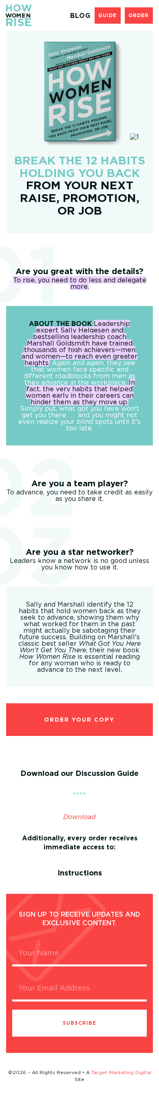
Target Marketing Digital (121, 1072)
